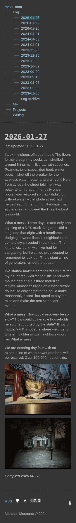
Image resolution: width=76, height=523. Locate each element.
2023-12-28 (30, 50)
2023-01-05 (30, 93)
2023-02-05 (30, 88)
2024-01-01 (30, 45)
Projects (19, 110)
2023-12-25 (30, 61)
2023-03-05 (30, 83)
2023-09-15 (30, 77)
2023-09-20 (30, 72)
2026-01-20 (30, 28)
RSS (8, 501)
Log (16, 12)
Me (15, 104)
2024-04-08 (30, 39)
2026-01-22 (30, 23)
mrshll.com (13, 7)
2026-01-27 (30, 18)
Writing (18, 115)
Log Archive (30, 99)
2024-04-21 (30, 34)
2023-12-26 (30, 55)
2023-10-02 (30, 66)
